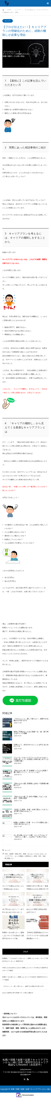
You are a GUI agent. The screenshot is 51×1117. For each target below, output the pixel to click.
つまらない (30, 854)
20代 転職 (22, 854)
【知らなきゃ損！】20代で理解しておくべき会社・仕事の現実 (30, 797)
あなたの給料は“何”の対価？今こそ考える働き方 (17, 993)
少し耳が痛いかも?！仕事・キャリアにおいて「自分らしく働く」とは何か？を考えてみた (31, 836)
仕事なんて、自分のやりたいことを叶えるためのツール (31, 745)
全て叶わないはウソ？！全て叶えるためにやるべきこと (13, 910)
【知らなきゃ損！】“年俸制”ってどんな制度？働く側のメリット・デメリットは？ (31, 771)
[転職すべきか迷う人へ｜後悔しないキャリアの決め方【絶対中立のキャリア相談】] (13, 922)
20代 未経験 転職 (11, 854)
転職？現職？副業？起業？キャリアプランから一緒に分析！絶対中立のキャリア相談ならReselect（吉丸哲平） (26, 1062)
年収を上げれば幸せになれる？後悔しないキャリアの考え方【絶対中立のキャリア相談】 (25, 969)
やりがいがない (39, 854)
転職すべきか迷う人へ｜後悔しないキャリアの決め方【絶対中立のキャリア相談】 (25, 978)
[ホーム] (3, 9)
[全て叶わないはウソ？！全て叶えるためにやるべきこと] (13, 899)
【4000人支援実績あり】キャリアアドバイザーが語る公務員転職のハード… (37, 935)
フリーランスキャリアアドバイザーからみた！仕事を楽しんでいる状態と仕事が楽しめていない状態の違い (31, 759)
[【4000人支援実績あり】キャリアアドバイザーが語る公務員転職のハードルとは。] (37, 922)
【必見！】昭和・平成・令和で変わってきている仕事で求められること (31, 810)
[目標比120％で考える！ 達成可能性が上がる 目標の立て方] (37, 876)
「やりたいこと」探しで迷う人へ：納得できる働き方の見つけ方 (31, 719)
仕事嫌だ (21, 856)
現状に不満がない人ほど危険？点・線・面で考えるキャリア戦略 (31, 732)
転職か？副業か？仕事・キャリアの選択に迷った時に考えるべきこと (31, 823)
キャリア (7, 21)
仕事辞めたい (29, 856)
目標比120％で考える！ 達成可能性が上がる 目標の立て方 (37, 887)
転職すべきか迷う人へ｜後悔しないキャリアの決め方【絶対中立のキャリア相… (13, 935)
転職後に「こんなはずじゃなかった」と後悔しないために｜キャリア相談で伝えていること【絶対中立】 (25, 959)
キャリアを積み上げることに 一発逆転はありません (13, 887)
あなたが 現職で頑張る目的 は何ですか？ (36, 910)
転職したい (10, 858)
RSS (27, 1079)
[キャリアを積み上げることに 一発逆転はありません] (13, 876)
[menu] (47, 3)
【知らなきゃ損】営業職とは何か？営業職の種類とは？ (31, 784)
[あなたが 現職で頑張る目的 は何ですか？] (37, 899)
